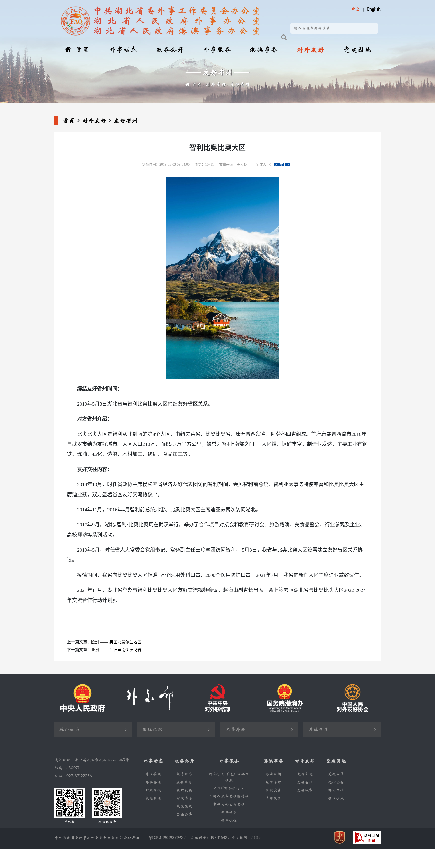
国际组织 (152, 729)
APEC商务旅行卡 (229, 788)
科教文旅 (273, 790)
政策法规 (184, 806)
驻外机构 (69, 729)
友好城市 (305, 790)
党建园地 (357, 49)
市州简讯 (153, 790)
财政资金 (184, 798)
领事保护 (229, 812)
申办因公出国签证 (229, 804)
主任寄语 (184, 782)
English (374, 9)
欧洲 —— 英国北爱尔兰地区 (116, 642)
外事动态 (123, 49)
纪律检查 (336, 782)
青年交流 (273, 798)
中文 (355, 9)
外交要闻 (153, 774)
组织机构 (184, 790)
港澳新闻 (273, 774)
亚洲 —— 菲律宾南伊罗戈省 (116, 650)
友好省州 (240, 84)
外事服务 (217, 49)
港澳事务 (263, 49)
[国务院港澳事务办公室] (285, 698)
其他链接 (318, 729)
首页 (82, 49)
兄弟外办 (235, 729)
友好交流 (305, 774)
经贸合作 (273, 782)
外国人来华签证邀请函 (229, 796)
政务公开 (170, 49)
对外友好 (310, 49)
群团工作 (336, 790)
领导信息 (184, 774)
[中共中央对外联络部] (217, 698)
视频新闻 (153, 798)
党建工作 (336, 774)
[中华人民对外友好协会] (352, 698)
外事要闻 (153, 782)
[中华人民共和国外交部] (150, 698)
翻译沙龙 (336, 798)
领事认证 (229, 820)
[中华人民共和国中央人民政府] (82, 698)
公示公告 (184, 814)
